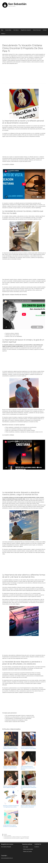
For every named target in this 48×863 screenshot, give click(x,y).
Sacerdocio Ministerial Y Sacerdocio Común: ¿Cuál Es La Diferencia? (28, 806)
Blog (2, 30)
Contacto (45, 30)
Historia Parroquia (37, 30)
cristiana (5, 834)
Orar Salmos (16, 30)
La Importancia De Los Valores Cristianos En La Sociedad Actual (10, 826)
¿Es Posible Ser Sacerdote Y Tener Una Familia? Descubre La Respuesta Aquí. (28, 787)
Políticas (3, 33)
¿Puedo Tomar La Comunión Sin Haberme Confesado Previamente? (10, 747)
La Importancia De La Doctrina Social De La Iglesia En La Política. (16, 838)
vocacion (9, 835)
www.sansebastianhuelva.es (7, 858)
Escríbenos (37, 846)
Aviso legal (25, 846)
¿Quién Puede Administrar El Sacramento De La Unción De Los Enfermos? (28, 768)
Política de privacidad (28, 849)
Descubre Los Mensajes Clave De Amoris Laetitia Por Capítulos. (10, 787)
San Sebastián (17, 4)
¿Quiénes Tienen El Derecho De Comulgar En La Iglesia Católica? (10, 767)
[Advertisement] (24, 19)
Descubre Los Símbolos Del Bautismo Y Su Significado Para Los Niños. (11, 806)
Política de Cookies (27, 851)
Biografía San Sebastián (26, 30)
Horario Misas (8, 30)
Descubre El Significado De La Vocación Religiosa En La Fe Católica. (28, 747)
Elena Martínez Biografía (6, 846)
